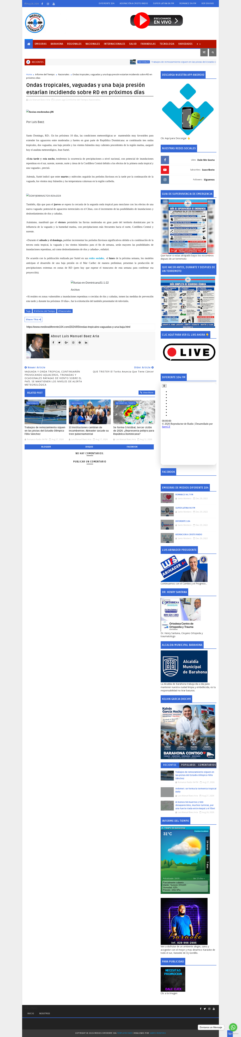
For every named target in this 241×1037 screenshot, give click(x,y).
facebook (132, 446)
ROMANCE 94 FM (187, 3)
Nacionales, (94, 99)
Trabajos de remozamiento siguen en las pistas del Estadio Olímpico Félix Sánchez (171, 62)
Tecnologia (167, 44)
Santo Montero (158, 1033)
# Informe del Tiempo (44, 311)
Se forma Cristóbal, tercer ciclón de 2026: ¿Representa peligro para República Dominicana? (133, 431)
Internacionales (114, 44)
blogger (46, 446)
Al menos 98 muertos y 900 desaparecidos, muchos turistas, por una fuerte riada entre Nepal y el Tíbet (195, 805)
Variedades (185, 44)
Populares (188, 765)
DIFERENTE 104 (106, 3)
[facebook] (42, 3)
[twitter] (205, 1009)
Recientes (170, 765)
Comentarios (207, 765)
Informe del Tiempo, (78, 99)
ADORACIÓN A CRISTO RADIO (134, 3)
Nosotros (44, 1013)
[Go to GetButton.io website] (233, 1034)
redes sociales (96, 258)
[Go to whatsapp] (233, 1027)
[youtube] (53, 3)
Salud (133, 44)
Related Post (35, 392)
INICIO (30, 1013)
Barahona (57, 44)
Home (29, 74)
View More (148, 392)
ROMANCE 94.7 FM (184, 494)
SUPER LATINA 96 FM (163, 3)
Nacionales (93, 44)
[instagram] (47, 3)
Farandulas (148, 44)
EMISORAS (41, 44)
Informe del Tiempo (45, 74)
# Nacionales (64, 311)
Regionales (74, 44)
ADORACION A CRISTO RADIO (188, 534)
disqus (89, 446)
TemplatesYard (124, 1033)
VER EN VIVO (207, 3)
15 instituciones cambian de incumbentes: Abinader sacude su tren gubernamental (89, 431)
